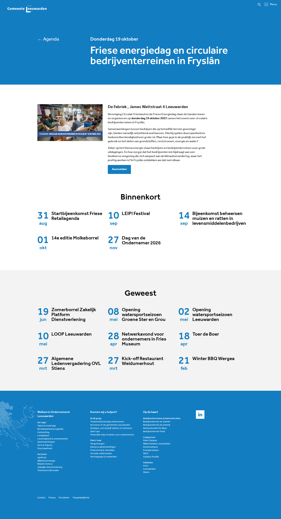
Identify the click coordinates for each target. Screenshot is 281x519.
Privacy (52, 498)
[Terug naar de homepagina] (27, 9)
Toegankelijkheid (81, 498)
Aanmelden (119, 169)
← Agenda (48, 39)
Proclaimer (64, 498)
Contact (41, 498)
